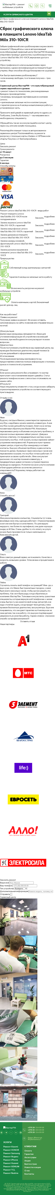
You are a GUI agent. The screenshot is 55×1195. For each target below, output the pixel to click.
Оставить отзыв (27, 621)
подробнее (49, 216)
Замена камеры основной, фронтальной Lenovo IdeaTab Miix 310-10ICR (16, 244)
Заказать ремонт (8, 146)
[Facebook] (21, 1132)
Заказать (39, 218)
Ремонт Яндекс (10, 1156)
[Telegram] (6, 1132)
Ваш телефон (6, 885)
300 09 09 (36, 1130)
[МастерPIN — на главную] (14, 6)
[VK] (16, 1132)
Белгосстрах (30, 1164)
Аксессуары (30, 1157)
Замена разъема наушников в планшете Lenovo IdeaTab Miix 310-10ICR (16, 252)
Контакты (29, 1174)
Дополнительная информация (14, 891)
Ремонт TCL (9, 1170)
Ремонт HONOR (11, 1150)
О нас (27, 1170)
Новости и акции (32, 1167)
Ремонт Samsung (11, 1153)
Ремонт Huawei (10, 1163)
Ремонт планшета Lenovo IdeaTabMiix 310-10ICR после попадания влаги (13, 216)
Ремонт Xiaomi (10, 1146)
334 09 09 (36, 1128)
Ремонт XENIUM (11, 1166)
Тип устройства (7, 888)
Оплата (28, 1150)
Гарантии (29, 1154)
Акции (27, 1160)
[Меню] (50, 6)
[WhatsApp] (11, 1132)
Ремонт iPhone (10, 1160)
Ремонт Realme (10, 1173)
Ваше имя (4, 882)
